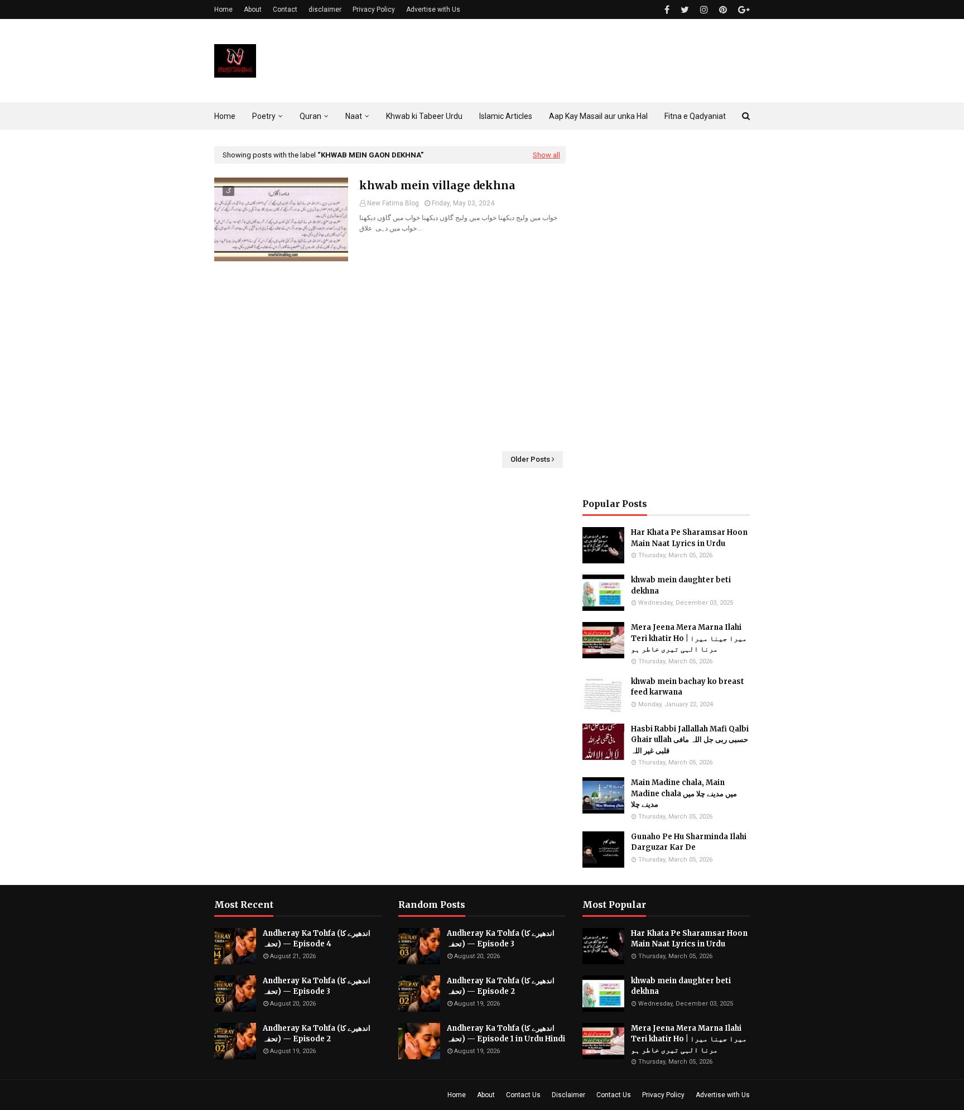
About (253, 9)
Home (223, 9)
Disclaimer (568, 1095)
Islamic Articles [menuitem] (505, 116)
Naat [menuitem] (353, 116)
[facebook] (667, 10)
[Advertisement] (390, 356)
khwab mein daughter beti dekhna (681, 585)
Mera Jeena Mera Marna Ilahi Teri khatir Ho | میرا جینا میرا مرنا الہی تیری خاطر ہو (689, 638)
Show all (546, 155)
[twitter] (685, 10)
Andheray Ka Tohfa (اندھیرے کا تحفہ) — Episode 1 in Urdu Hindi (506, 1033)
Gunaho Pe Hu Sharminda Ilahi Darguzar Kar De (688, 842)
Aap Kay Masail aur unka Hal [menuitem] (598, 116)
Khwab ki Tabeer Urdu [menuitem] (424, 116)
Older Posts (530, 459)
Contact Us (523, 1095)
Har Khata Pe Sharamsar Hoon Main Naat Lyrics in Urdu (689, 538)
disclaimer (325, 9)
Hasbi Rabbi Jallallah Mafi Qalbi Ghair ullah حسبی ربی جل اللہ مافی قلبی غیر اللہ (690, 739)
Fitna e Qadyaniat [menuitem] (695, 116)
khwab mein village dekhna (437, 185)
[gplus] (742, 10)
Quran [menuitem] (310, 116)
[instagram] (704, 10)
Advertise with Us (433, 9)
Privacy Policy (374, 9)
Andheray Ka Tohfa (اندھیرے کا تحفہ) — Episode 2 (316, 1033)
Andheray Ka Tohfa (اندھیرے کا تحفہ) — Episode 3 (316, 986)
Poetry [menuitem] (264, 116)
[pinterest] (723, 10)
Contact (285, 9)
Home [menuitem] (224, 116)
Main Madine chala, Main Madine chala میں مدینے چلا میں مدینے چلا (684, 793)
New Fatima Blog (393, 203)
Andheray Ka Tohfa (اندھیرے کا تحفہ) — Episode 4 (316, 939)
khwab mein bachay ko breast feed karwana (687, 687)
